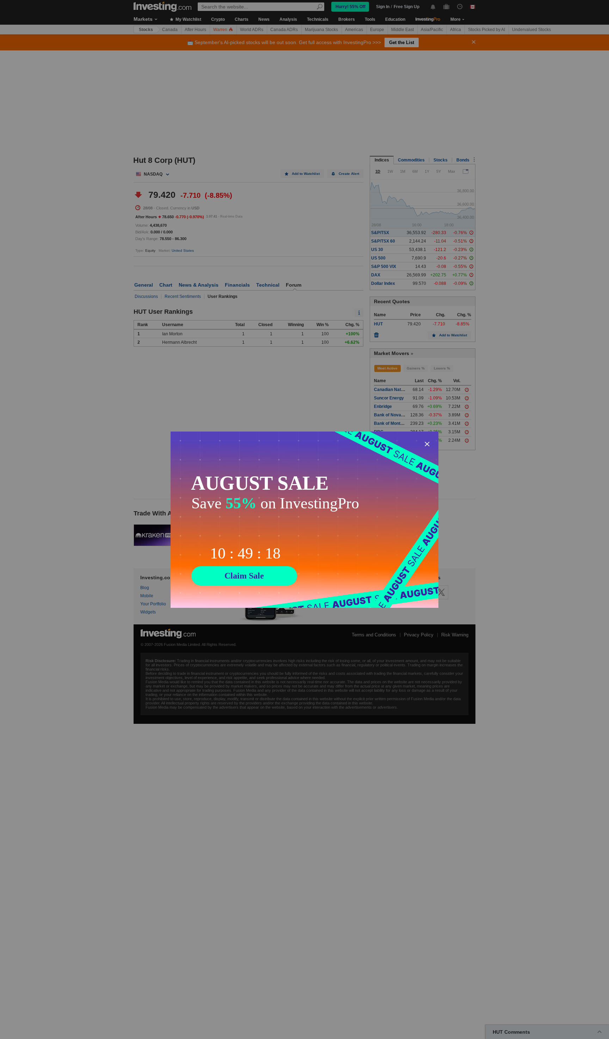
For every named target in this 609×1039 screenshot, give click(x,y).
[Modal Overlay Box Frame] (304, 520)
